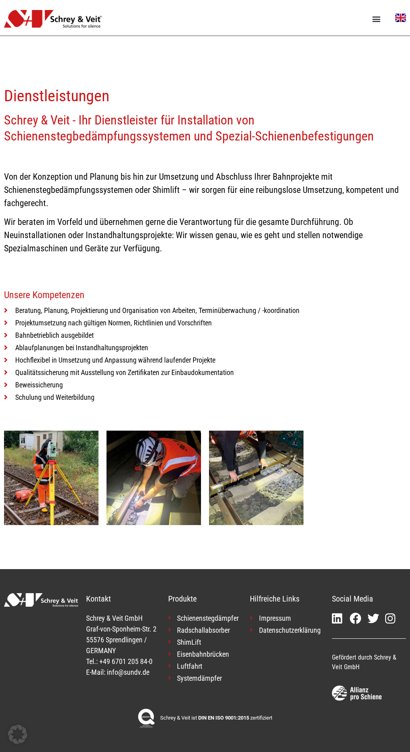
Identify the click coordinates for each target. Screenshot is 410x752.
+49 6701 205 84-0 (126, 661)
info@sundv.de (128, 672)
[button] (376, 18)
